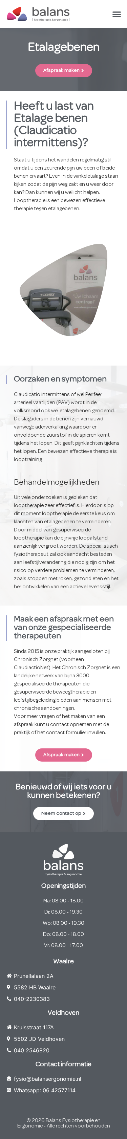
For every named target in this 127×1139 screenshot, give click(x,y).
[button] (117, 14)
